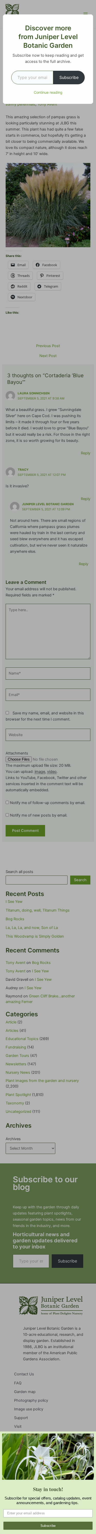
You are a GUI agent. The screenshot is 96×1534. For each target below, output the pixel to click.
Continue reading (48, 92)
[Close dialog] (92, 1435)
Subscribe (69, 77)
